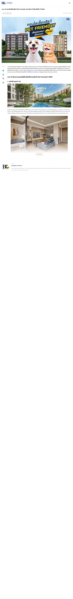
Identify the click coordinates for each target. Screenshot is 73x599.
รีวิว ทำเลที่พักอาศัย (7, 13)
